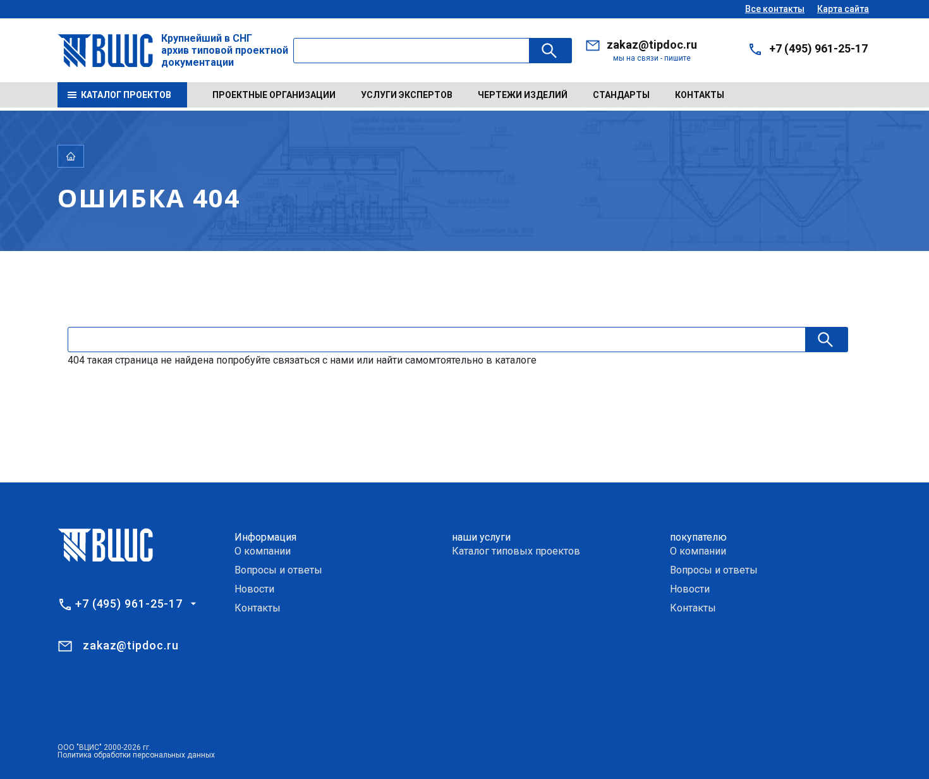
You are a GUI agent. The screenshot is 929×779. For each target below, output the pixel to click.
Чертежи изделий (523, 94)
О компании (262, 551)
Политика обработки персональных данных (136, 755)
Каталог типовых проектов (516, 551)
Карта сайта (843, 9)
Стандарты (621, 94)
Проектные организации (274, 94)
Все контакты (775, 9)
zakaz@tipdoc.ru (652, 44)
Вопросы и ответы (278, 570)
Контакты (699, 94)
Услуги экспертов (406, 94)
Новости (254, 589)
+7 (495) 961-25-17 (818, 48)
